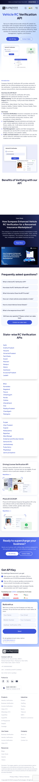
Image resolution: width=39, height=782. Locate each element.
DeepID (3, 723)
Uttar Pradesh (8, 425)
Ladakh (5, 375)
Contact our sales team (19, 322)
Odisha (5, 400)
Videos (3, 760)
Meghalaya (7, 450)
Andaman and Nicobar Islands (13, 439)
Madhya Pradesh (9, 408)
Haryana (6, 351)
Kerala (5, 397)
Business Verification (7, 703)
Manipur (6, 364)
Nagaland (6, 389)
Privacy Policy (14, 776)
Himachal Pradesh (9, 353)
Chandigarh (7, 411)
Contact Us (24, 740)
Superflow (4, 715)
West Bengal (7, 436)
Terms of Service (24, 776)
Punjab (5, 422)
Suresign (4, 726)
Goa (4, 406)
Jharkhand (6, 370)
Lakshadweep (8, 444)
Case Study (4, 754)
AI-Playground (5, 720)
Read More (19, 243)
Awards (3, 757)
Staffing (23, 703)
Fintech (23, 700)
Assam (5, 359)
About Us (23, 734)
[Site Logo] (10, 8)
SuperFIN (4, 717)
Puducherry (7, 447)
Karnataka (6, 386)
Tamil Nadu (7, 356)
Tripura (5, 392)
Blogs (3, 751)
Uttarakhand (7, 403)
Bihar (5, 384)
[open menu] (36, 8)
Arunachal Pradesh (9, 373)
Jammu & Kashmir (9, 453)
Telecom (23, 712)
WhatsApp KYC (5, 712)
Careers (23, 737)
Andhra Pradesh (8, 348)
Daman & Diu (7, 441)
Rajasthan (6, 433)
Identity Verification (7, 700)
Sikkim (5, 367)
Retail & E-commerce (27, 717)
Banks (22, 709)
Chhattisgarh (7, 395)
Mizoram (6, 361)
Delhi (5, 345)
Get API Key (12, 39)
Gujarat (5, 428)
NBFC (22, 715)
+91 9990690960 (6, 666)
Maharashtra (7, 431)
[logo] (19, 651)
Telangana (6, 414)
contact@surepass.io (9, 640)
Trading (23, 706)
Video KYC (4, 709)
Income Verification (7, 706)
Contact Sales (26, 39)
